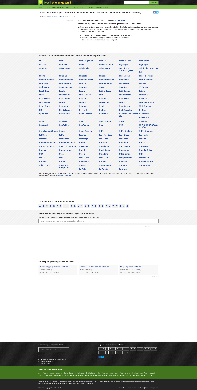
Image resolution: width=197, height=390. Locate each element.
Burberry (123, 165)
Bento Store (44, 106)
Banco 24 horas (146, 76)
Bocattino (83, 135)
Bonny (81, 142)
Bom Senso (63, 139)
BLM (80, 121)
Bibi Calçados (65, 110)
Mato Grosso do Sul (126, 373)
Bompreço (83, 139)
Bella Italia (103, 99)
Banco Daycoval (66, 80)
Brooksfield (144, 158)
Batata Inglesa (65, 87)
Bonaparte (123, 139)
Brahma (42, 150)
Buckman (123, 161)
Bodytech (143, 135)
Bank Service (64, 83)
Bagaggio (123, 64)
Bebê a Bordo (104, 91)
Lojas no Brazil (77, 7)
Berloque (82, 106)
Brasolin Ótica (145, 150)
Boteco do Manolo (67, 146)
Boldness (43, 139)
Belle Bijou (124, 99)
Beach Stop (43, 91)
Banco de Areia (85, 80)
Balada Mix (83, 68)
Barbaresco (124, 83)
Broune (61, 161)
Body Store (124, 135)
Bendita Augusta (146, 102)
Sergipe (143, 375)
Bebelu (41, 95)
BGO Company (146, 106)
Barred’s (142, 83)
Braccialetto (124, 146)
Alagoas (45, 373)
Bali (140, 72)
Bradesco (143, 146)
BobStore (42, 135)
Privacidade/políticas (152, 388)
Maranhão (105, 373)
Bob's (101, 131)
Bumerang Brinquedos (64, 166)
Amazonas (59, 373)
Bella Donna (64, 99)
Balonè (41, 76)
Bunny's (82, 165)
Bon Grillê (103, 139)
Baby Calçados (85, 61)
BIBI (40, 110)
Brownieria (83, 161)
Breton (81, 154)
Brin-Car (42, 158)
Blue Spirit (43, 125)
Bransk (81, 150)
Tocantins (150, 375)
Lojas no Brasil (45, 363)
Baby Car (102, 61)
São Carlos (127, 375)
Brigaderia (103, 154)
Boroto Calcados (46, 146)
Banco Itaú (124, 80)
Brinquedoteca (125, 158)
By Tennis (103, 169)
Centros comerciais (46, 361)
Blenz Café (144, 117)
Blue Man (143, 121)
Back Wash (144, 61)
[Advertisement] (55, 36)
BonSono (102, 142)
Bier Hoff (82, 110)
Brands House (65, 150)
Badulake (62, 64)
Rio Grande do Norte (77, 375)
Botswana (83, 146)
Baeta (81, 64)
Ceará (71, 373)
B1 (39, 61)
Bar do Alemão (105, 83)
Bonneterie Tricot (66, 142)
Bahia (66, 373)
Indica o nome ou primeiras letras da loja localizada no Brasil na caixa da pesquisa (68, 217)
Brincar (61, 158)
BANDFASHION (146, 80)
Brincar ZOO (84, 158)
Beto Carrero (125, 106)
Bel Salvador (84, 95)
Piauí (56, 375)
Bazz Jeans (124, 87)
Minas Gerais (138, 373)
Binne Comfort (85, 114)
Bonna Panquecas (47, 142)
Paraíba (151, 373)
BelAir (101, 95)
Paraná (40, 375)
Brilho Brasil (124, 154)
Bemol (122, 102)
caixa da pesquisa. (64, 175)
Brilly (141, 154)
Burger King (120, 20)
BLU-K (122, 121)
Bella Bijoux (44, 99)
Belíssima (143, 95)
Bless (41, 121)
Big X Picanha (125, 110)
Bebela (142, 91)
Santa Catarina (118, 375)
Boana (61, 131)
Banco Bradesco (46, 80)
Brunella (102, 161)
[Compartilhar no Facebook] (154, 12)
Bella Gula (83, 99)
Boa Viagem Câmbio (48, 131)
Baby (60, 61)
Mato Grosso (114, 373)
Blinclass (62, 121)
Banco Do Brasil (106, 80)
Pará (145, 373)
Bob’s (61, 135)
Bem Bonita (103, 102)
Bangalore (43, 83)
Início (40, 7)
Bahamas (42, 68)
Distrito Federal (79, 373)
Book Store (124, 142)
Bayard (101, 87)
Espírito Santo (90, 373)
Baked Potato (64, 68)
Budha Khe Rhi (146, 161)
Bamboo (102, 76)
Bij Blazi (142, 110)
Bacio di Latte (125, 61)
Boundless (103, 146)
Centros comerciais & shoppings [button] (57, 7)
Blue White (63, 125)
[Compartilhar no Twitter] (157, 12)
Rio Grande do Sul (91, 375)
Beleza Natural (125, 95)
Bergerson (63, 106)
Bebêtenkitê (64, 95)
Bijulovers (43, 114)
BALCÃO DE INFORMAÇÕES (126, 69)
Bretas (61, 154)
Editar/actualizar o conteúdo (135, 388)
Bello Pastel (44, 102)
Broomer (42, 161)
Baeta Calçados (105, 64)
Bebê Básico (125, 91)
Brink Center (104, 158)
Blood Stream (104, 121)
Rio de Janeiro (64, 375)
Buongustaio (104, 165)
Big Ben (102, 110)
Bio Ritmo (103, 114)
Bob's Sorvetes (146, 131)
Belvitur (82, 102)
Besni (101, 106)
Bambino (62, 76)
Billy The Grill (64, 114)
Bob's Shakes (125, 131)
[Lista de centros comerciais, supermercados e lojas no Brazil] (68, 2)
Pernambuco (49, 375)
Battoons (82, 87)
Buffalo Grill (44, 165)
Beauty (81, 91)
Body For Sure (105, 135)
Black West (144, 114)
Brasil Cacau (104, 150)
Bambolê (82, 76)
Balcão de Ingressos (148, 68)
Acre (39, 373)
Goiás (98, 373)
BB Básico (143, 87)
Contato (122, 388)
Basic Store (43, 87)
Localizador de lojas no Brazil (97, 7)
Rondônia (101, 375)
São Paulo (136, 375)
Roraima (109, 375)
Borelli (142, 142)
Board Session (85, 131)
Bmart (101, 125)
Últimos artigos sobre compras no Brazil (53, 359)
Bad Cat (42, 64)
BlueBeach (83, 125)
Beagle (61, 91)
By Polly (82, 169)
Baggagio (143, 64)
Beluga (61, 102)
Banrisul (82, 83)
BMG (121, 125)
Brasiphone (124, 150)
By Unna (123, 169)
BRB (40, 154)
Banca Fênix (124, 76)
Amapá (52, 373)
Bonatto (142, 139)
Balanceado (104, 68)
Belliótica (143, 99)
